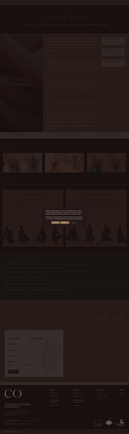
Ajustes (73, 222)
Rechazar (64, 222)
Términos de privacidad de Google (74, 218)
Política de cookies (60, 218)
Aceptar (55, 222)
